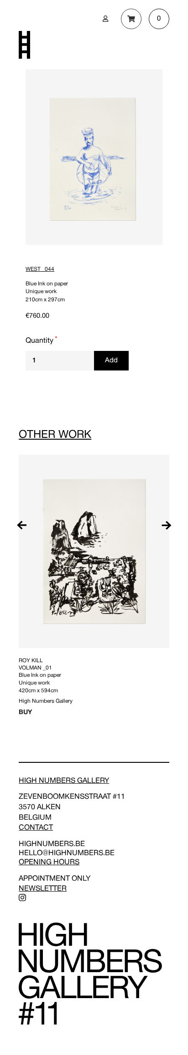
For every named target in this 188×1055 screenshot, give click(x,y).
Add (111, 360)
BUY (25, 712)
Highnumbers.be (52, 844)
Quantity (39, 341)
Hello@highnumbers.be (67, 853)
